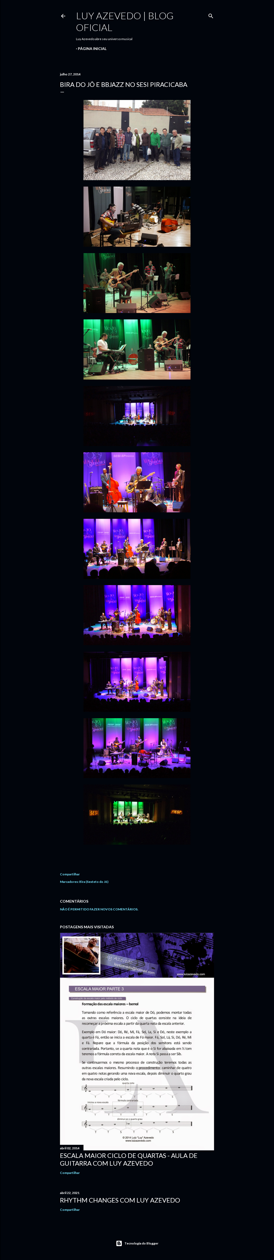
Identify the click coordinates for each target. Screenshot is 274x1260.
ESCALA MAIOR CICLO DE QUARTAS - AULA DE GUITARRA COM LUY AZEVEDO (128, 1159)
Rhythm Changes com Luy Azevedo (120, 1200)
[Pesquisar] (211, 15)
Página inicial (92, 48)
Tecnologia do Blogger (141, 1243)
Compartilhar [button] (70, 874)
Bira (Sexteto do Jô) (93, 882)
